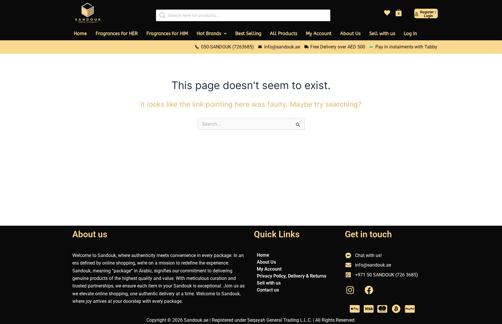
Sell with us (382, 33)
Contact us (268, 290)
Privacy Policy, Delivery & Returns (291, 276)
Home (80, 33)
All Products (283, 33)
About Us (350, 33)
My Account (318, 33)
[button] (211, 33)
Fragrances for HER (117, 33)
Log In (410, 33)
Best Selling (248, 33)
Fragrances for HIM (167, 33)
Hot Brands (209, 33)
